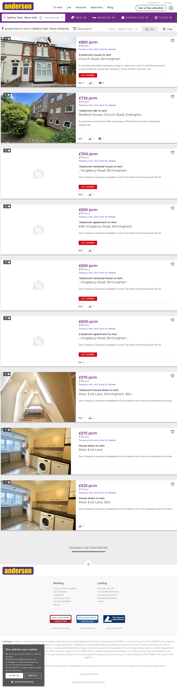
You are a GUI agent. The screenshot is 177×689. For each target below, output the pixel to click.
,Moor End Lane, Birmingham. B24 (89, 397)
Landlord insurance (107, 595)
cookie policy (16, 670)
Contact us (154, 2)
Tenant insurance (62, 598)
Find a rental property (64, 588)
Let (69, 7)
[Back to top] (18, 571)
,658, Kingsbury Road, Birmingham (89, 229)
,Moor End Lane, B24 (89, 505)
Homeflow (99, 682)
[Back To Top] (88, 564)
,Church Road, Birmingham (89, 62)
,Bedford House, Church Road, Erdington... (89, 118)
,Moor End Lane (89, 451)
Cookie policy (90, 666)
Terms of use (104, 666)
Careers (168, 2)
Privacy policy (60, 666)
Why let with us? (105, 588)
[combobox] (22, 17)
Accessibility (75, 666)
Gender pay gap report (154, 666)
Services (81, 7)
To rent (57, 7)
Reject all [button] (33, 675)
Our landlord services (108, 591)
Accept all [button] (14, 675)
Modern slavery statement (126, 666)
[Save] (172, 41)
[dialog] (23, 665)
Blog (110, 7)
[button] (23, 681)
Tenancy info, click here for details (97, 49)
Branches (97, 7)
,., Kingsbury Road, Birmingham (89, 174)
